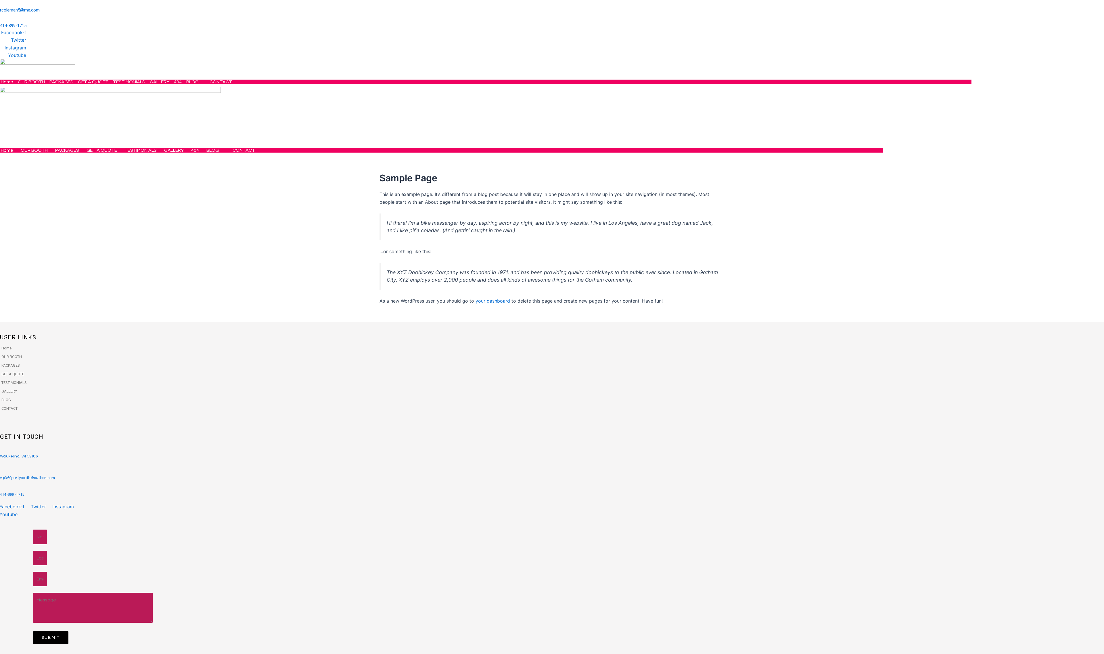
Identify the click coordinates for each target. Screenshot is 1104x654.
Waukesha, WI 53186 (19, 456)
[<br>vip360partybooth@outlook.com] (1, 467)
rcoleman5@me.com (20, 10)
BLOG (192, 82)
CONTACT (221, 82)
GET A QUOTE (93, 82)
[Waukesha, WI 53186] (1, 450)
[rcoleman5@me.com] (2, 4)
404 (178, 82)
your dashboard (493, 301)
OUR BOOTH (31, 82)
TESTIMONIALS (129, 82)
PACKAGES (61, 82)
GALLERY (159, 82)
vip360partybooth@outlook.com (27, 478)
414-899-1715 (13, 25)
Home (7, 82)
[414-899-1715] (2, 19)
